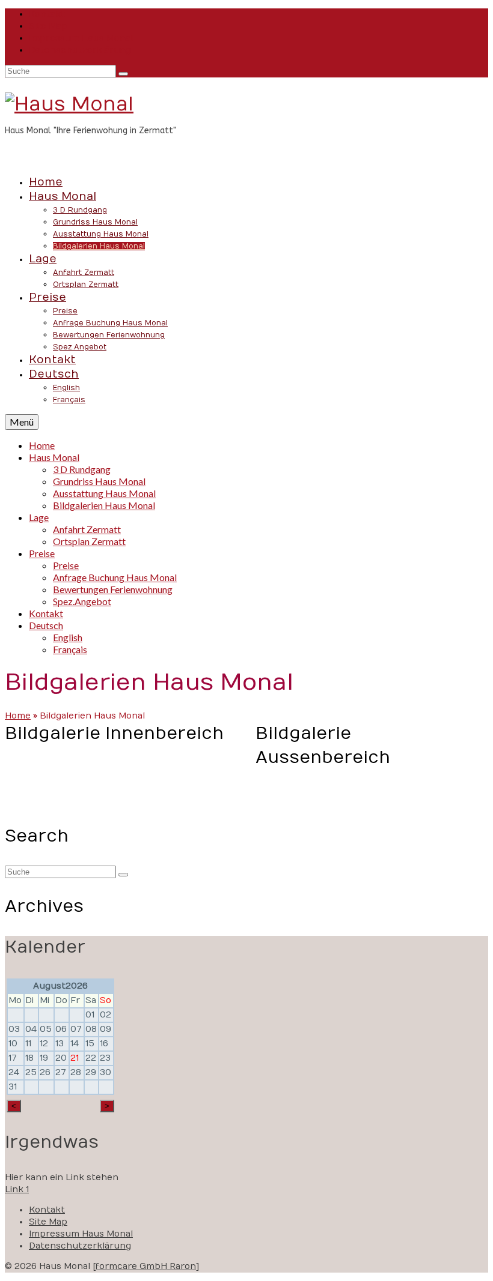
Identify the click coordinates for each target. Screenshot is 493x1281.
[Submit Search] (123, 74)
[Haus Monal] (246, 104)
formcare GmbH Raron (146, 1266)
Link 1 (17, 1189)
